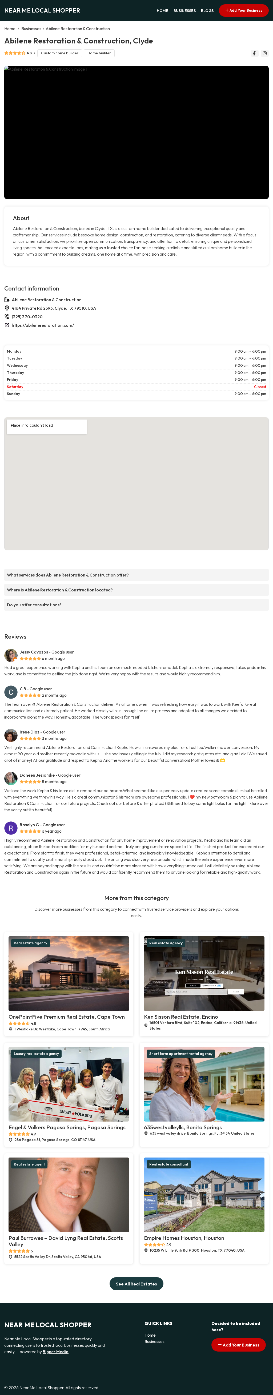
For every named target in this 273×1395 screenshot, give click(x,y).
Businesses (185, 10)
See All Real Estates (136, 1284)
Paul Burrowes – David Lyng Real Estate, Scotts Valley (66, 1241)
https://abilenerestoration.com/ (43, 325)
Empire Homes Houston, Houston (184, 1238)
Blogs (207, 10)
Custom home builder (59, 53)
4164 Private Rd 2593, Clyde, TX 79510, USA (54, 308)
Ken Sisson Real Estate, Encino (181, 1016)
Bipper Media (56, 1351)
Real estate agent (29, 1164)
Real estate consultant (168, 1164)
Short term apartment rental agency (180, 1053)
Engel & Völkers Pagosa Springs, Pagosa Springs (67, 1127)
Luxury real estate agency (36, 1053)
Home (162, 10)
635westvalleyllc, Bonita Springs (183, 1127)
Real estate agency (30, 943)
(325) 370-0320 (27, 316)
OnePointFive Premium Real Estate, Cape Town (67, 1016)
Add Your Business (245, 10)
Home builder (99, 53)
